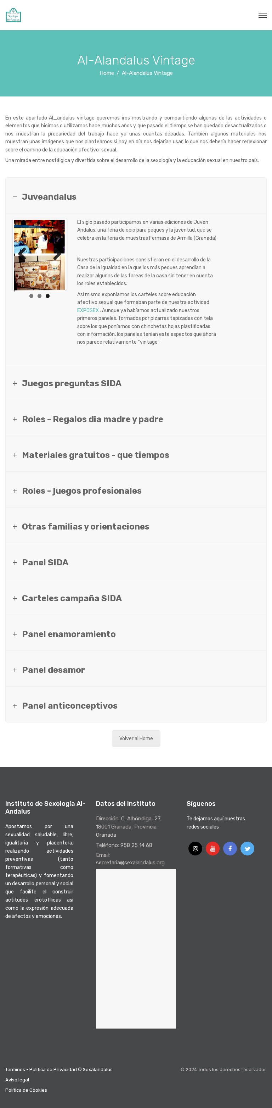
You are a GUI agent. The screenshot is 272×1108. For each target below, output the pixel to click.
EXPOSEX (88, 311)
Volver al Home (136, 739)
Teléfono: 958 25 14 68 (124, 845)
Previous (25, 254)
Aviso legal (17, 1079)
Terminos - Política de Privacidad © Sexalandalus (59, 1069)
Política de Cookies (26, 1090)
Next (54, 254)
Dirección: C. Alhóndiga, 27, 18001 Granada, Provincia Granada (129, 826)
